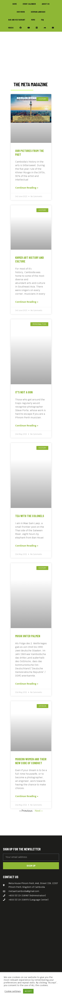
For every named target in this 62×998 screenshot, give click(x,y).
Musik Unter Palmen (27, 636)
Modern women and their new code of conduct (30, 761)
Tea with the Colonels (29, 516)
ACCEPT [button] (28, 991)
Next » (39, 810)
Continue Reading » (26, 187)
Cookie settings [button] (13, 991)
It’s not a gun (24, 392)
